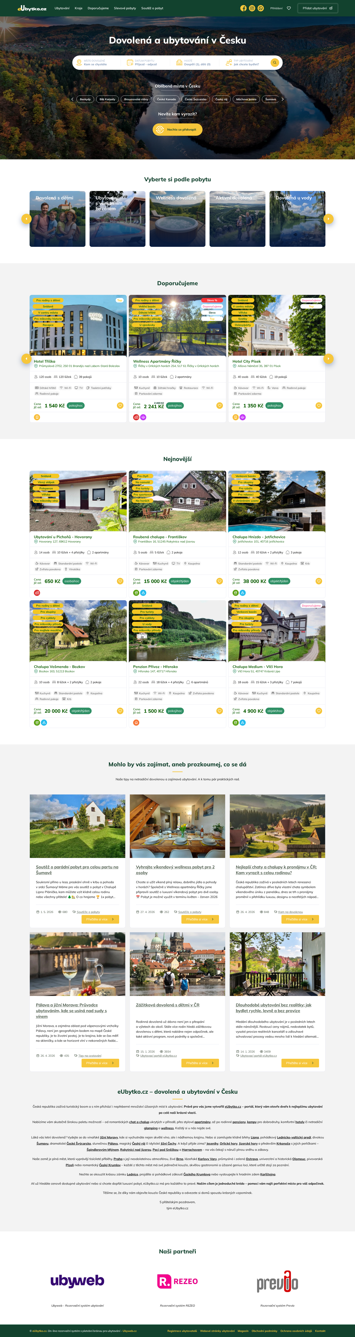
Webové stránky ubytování (217, 1330)
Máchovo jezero (211, 99)
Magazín (243, 1330)
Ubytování (62, 8)
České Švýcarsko (160, 99)
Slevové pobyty (125, 8)
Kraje (78, 8)
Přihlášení (276, 8)
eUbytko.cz (233, 1106)
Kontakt (320, 1330)
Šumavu (42, 1143)
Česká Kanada (131, 99)
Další (283, 99)
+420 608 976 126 (260, 8)
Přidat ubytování (315, 8)
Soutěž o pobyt (152, 8)
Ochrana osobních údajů (296, 1330)
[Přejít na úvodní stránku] (32, 8)
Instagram (252, 8)
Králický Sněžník (259, 99)
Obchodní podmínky (264, 1330)
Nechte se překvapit (181, 129)
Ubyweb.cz (130, 1330)
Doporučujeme (98, 8)
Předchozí (72, 99)
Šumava (235, 99)
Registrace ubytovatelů (182, 1330)
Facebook (243, 8)
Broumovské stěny (101, 99)
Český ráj (186, 99)
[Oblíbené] (289, 8)
